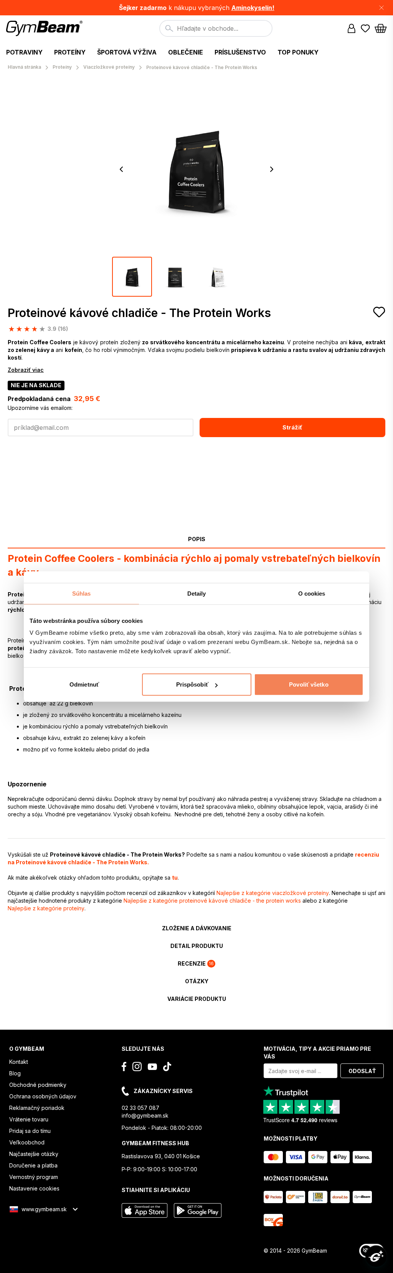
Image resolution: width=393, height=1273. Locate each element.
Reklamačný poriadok (36, 1108)
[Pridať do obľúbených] (379, 312)
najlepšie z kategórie (272, 893)
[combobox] (215, 28)
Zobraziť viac (26, 370)
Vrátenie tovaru (28, 1119)
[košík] (381, 28)
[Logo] (45, 28)
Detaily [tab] (196, 593)
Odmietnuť (84, 684)
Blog (15, 1073)
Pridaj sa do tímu (30, 1131)
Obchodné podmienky (37, 1084)
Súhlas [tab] (81, 593)
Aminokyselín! (252, 8)
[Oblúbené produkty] (365, 28)
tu (175, 877)
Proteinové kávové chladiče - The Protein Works (139, 313)
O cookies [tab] (311, 593)
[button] (196, 7)
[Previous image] (121, 169)
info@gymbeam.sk (145, 1115)
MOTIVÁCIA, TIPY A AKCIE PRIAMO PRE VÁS (317, 1052)
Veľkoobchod (27, 1142)
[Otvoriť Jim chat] (376, 1256)
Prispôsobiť (192, 684)
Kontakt (18, 1061)
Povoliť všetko (308, 684)
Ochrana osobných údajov (42, 1096)
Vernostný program (33, 1177)
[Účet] (351, 28)
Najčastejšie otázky (33, 1154)
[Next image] (272, 169)
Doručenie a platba (33, 1165)
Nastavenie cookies (34, 1188)
